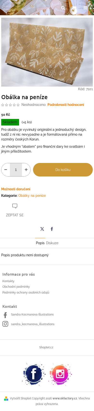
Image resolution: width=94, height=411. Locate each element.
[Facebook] (51, 229)
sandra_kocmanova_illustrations (32, 324)
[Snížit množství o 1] (5, 169)
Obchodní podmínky (16, 286)
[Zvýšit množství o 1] (26, 169)
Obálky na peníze (32, 196)
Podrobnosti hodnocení (65, 105)
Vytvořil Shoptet (20, 398)
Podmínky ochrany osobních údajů (25, 292)
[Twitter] (42, 229)
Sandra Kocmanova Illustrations (32, 314)
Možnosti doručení (15, 189)
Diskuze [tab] (52, 243)
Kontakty (8, 281)
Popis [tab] (40, 243)
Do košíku (62, 170)
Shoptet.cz (46, 347)
